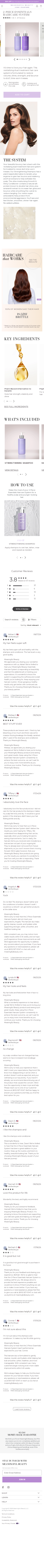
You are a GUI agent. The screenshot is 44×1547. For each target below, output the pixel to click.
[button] (2, 6)
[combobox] (31, 625)
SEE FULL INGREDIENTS (16, 407)
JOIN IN (22, 1479)
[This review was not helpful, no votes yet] (38, 706)
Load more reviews (22, 1409)
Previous (14, 60)
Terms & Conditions (8, 1514)
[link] (14, 17)
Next (29, 60)
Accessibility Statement (9, 1520)
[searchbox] (12, 620)
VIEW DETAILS (11, 470)
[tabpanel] (21, 371)
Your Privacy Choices (9, 1523)
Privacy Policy (6, 1517)
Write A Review (22, 609)
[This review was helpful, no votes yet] (34, 706)
